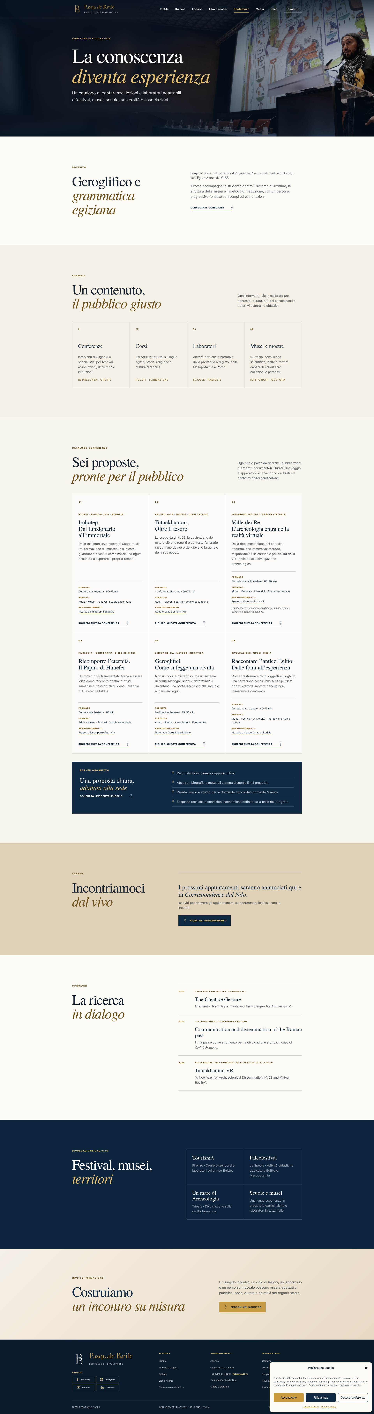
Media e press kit (219, 1386)
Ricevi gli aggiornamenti (205, 920)
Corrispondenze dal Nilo (223, 1380)
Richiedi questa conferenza (104, 623)
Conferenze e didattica (171, 1387)
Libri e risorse (218, 9)
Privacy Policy (328, 1406)
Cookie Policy (311, 1406)
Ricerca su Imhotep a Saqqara (96, 611)
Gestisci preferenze (352, 1397)
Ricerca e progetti (168, 1367)
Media (260, 9)
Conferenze (241, 9)
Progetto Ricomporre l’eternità (97, 732)
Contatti (293, 9)
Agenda (214, 1360)
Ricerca (180, 9)
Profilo (164, 9)
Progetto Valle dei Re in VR (248, 601)
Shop (274, 9)
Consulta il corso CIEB (212, 208)
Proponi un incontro (243, 1306)
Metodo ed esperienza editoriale (251, 732)
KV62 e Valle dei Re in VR (170, 611)
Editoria (197, 9)
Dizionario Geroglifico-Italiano (173, 732)
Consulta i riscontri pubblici (106, 796)
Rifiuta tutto (321, 1397)
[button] (366, 1368)
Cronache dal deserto (222, 1367)
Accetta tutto (289, 1397)
